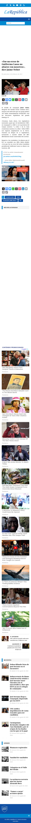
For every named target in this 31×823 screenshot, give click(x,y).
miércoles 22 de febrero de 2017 (12, 74)
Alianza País (10, 197)
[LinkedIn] (13, 5)
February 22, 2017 (8, 162)
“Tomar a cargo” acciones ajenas (16, 792)
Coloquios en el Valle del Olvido (18, 768)
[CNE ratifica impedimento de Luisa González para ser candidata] (5, 710)
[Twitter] (10, 5)
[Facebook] (7, 5)
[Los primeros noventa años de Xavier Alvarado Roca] (5, 781)
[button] (29, 19)
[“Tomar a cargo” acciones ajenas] (5, 793)
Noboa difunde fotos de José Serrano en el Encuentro (19, 666)
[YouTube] (17, 5)
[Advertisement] (15, 41)
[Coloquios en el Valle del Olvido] (5, 769)
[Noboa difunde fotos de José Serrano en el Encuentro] (5, 666)
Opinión (7, 743)
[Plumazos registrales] (5, 749)
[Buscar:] (15, 23)
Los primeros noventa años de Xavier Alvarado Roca (19, 781)
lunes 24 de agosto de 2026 (20, 786)
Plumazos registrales (18, 748)
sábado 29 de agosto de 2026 (20, 671)
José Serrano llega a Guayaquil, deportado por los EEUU (19, 699)
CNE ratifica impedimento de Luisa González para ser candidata (19, 712)
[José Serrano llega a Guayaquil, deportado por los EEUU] (5, 698)
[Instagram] (20, 5)
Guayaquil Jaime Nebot (10, 200)
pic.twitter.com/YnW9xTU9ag (12, 156)
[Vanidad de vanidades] (5, 759)
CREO (18, 197)
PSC (21, 200)
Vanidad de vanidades (19, 757)
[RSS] (23, 5)
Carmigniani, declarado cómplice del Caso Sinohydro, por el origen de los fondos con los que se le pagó (19, 727)
